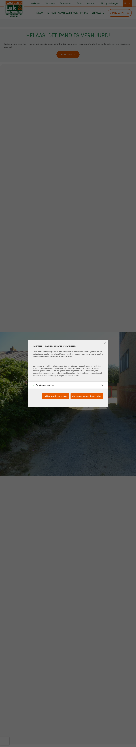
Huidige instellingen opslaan (55, 396)
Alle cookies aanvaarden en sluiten (86, 396)
